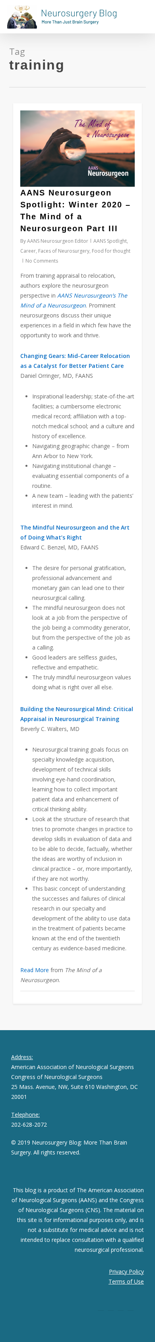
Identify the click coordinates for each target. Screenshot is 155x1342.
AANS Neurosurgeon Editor (57, 241)
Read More (34, 970)
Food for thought (111, 251)
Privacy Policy (126, 1271)
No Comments (41, 260)
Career (28, 251)
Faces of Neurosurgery (63, 251)
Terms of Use (126, 1281)
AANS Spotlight (110, 241)
